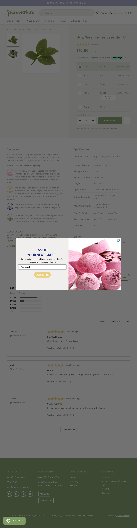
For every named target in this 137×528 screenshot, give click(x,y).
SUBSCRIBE (42, 274)
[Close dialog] (118, 240)
